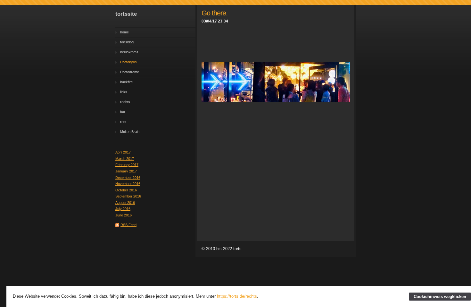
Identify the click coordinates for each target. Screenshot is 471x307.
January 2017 (126, 171)
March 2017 (124, 159)
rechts (125, 102)
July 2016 (122, 209)
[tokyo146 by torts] (276, 100)
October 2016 (126, 190)
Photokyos (128, 62)
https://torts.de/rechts (237, 296)
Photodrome (129, 72)
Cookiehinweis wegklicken (440, 296)
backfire (126, 82)
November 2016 (127, 184)
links (123, 92)
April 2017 (123, 152)
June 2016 (123, 215)
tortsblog (127, 42)
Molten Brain (129, 132)
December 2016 (127, 178)
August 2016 (125, 203)
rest (123, 122)
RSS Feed (128, 225)
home (124, 32)
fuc (122, 112)
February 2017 (126, 165)
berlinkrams (129, 52)
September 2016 (128, 196)
